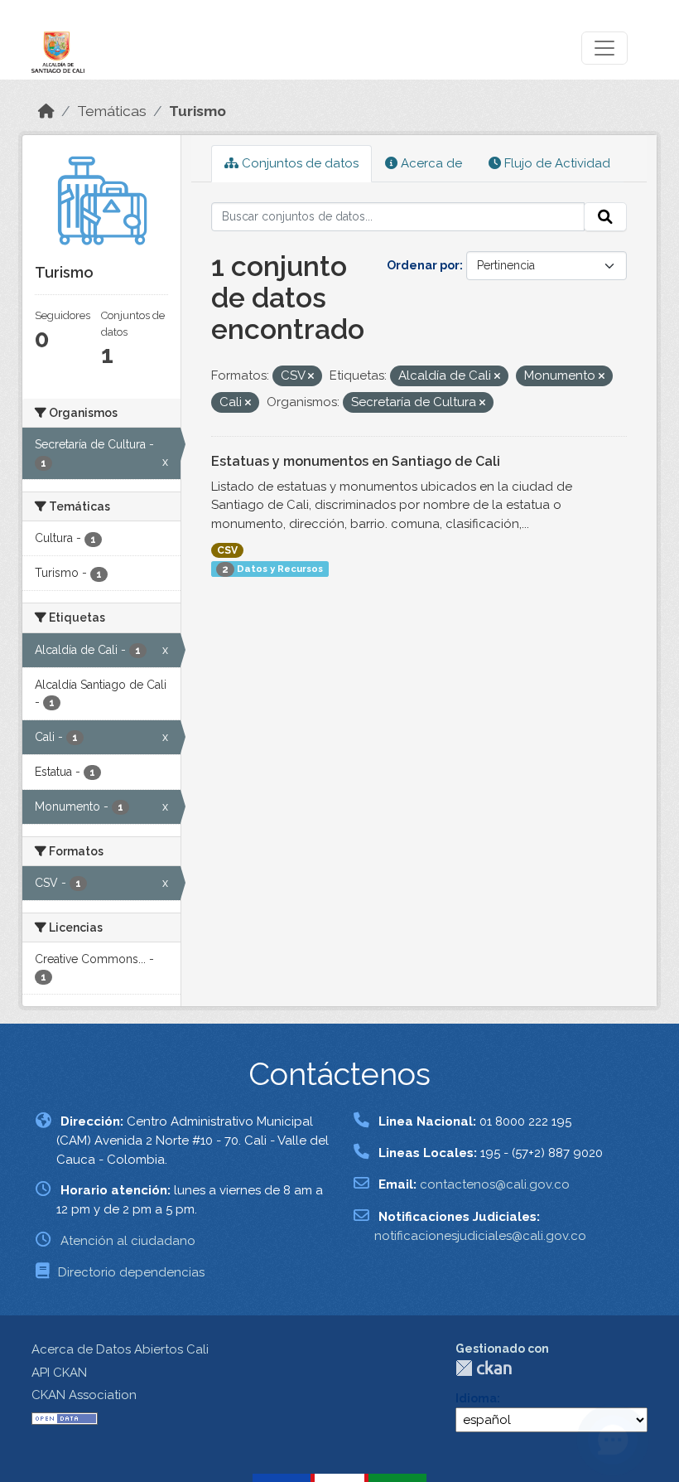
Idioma (476, 1398)
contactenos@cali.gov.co (495, 1184)
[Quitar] (311, 376)
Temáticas (112, 111)
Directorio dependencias (131, 1272)
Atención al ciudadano (127, 1240)
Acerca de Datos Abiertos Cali (120, 1349)
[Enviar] (605, 217)
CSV (227, 550)
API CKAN (59, 1372)
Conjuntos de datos (298, 163)
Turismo (197, 111)
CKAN (483, 1368)
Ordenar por (423, 265)
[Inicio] (46, 111)
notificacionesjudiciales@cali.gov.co (480, 1235)
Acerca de (429, 163)
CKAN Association (84, 1395)
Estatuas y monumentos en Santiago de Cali (355, 461)
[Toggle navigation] (604, 48)
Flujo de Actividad (555, 163)
